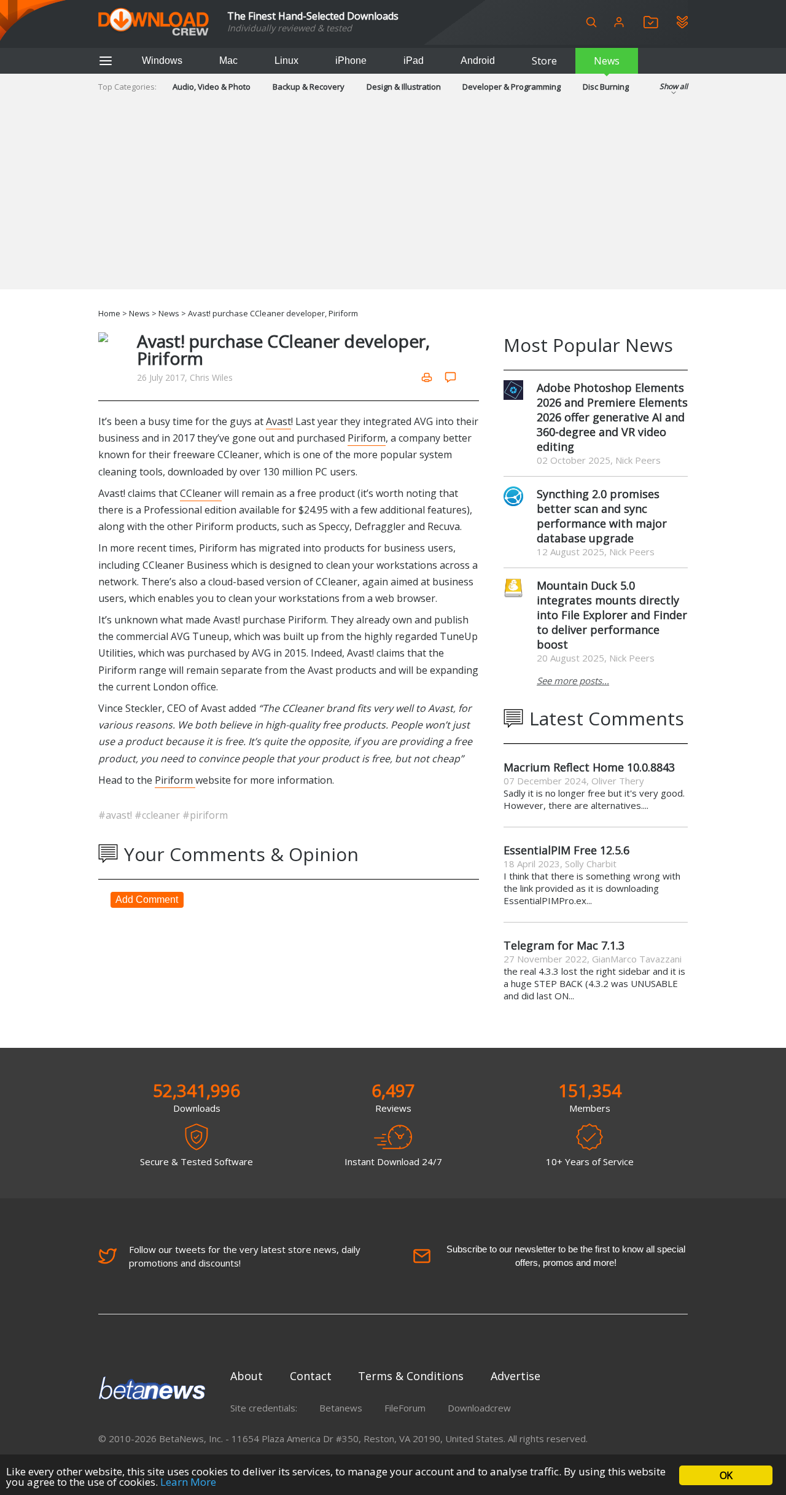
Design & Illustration (404, 86)
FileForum (405, 1408)
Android (478, 60)
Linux (286, 60)
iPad (413, 60)
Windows (162, 60)
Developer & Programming (511, 86)
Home (109, 313)
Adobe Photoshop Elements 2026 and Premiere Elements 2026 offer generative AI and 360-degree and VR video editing (612, 417)
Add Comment (146, 899)
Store (544, 61)
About (246, 1375)
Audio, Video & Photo (212, 86)
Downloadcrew (479, 1408)
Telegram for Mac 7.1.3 (564, 945)
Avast (278, 421)
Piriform (367, 438)
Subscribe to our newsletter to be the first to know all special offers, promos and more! (565, 1256)
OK (726, 1475)
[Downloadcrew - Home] (153, 22)
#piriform (205, 815)
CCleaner (201, 493)
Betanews (340, 1408)
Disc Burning (606, 86)
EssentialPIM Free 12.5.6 (566, 850)
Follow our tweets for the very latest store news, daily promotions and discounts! (244, 1256)
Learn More (188, 1482)
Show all (674, 86)
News (607, 61)
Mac (228, 60)
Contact (311, 1375)
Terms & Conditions (411, 1375)
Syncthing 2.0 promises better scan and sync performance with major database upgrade (602, 515)
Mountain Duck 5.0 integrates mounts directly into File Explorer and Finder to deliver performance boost (612, 615)
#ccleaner (158, 815)
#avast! (116, 815)
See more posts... (573, 680)
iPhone (351, 60)
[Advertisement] (393, 203)
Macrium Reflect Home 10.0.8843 (589, 767)
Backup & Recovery (308, 86)
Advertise (515, 1375)
